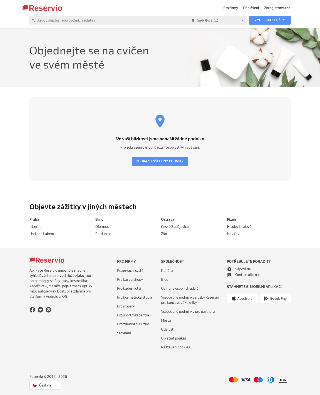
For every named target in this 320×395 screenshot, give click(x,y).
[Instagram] (48, 310)
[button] (270, 20)
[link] (61, 219)
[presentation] (45, 385)
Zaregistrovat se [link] (277, 8)
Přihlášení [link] (251, 8)
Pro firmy (230, 8)
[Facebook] (32, 310)
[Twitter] (40, 310)
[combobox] (218, 20)
